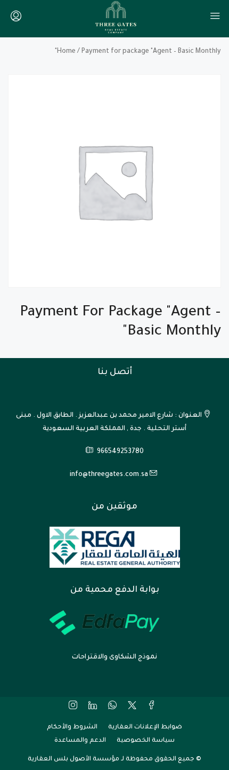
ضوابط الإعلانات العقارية (145, 727)
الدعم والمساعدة (80, 740)
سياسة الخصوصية (146, 740)
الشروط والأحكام (72, 727)
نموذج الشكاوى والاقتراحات (114, 657)
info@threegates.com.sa (109, 475)
